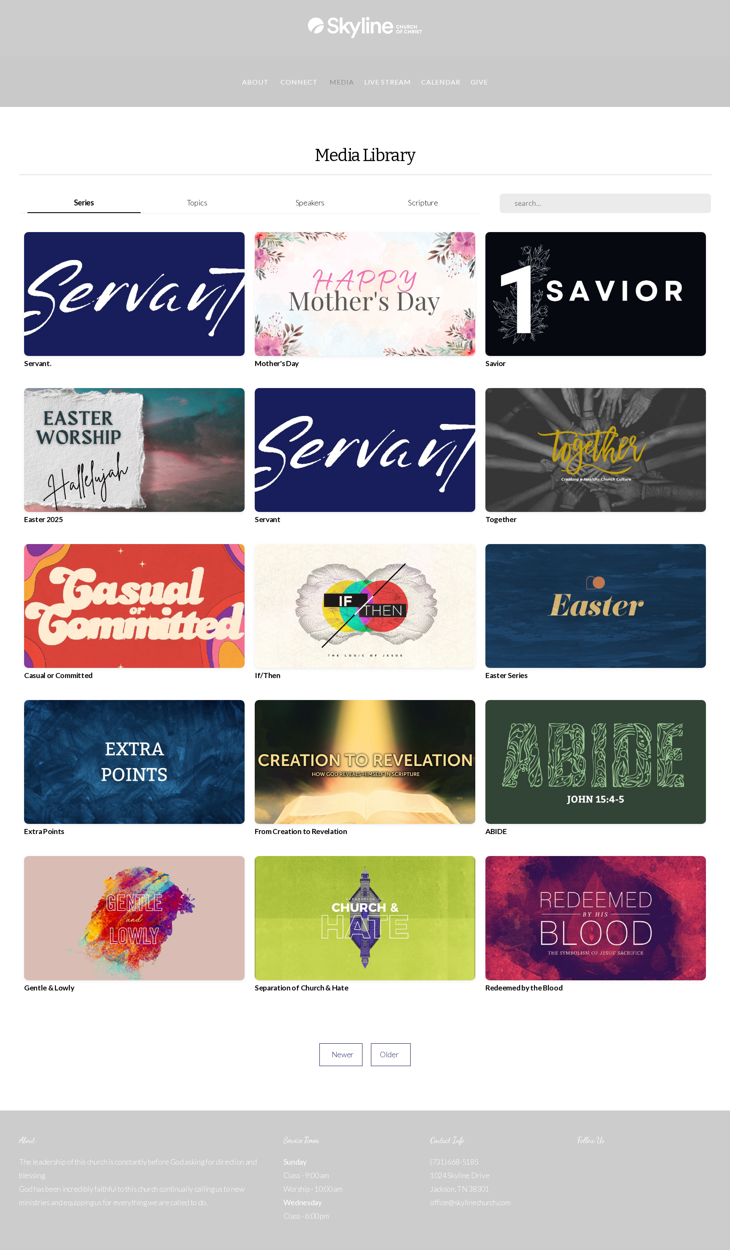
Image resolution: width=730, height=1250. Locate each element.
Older (391, 1054)
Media (342, 82)
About (256, 82)
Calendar (440, 82)
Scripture (423, 202)
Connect (300, 82)
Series (84, 202)
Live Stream (387, 82)
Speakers (310, 202)
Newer (341, 1054)
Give (479, 82)
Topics (197, 202)
